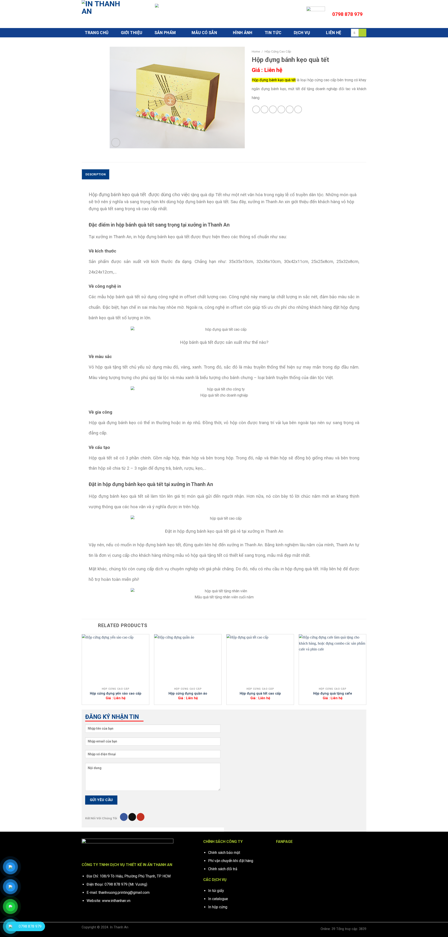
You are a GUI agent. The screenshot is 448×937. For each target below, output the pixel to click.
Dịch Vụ (302, 32)
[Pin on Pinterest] (281, 109)
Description (95, 174)
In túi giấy (216, 890)
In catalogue (218, 899)
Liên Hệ (333, 32)
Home (256, 51)
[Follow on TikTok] (132, 817)
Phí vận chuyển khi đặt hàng (230, 861)
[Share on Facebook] (256, 109)
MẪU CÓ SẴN (204, 32)
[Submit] (362, 33)
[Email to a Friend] (273, 109)
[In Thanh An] (105, 14)
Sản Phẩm (165, 32)
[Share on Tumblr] (298, 109)
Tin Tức (273, 32)
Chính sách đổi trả (222, 869)
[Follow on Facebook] (124, 817)
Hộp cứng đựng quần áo (187, 694)
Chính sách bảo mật (224, 852)
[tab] (95, 174)
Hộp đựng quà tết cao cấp (260, 694)
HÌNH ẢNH (242, 32)
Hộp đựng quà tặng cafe (332, 694)
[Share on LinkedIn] (290, 109)
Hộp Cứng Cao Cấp (278, 51)
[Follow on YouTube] (140, 817)
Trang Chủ (96, 32)
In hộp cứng (217, 907)
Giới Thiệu (131, 32)
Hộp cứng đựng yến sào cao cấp (115, 694)
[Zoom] (115, 142)
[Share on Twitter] (264, 109)
